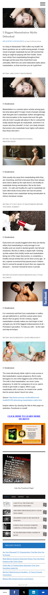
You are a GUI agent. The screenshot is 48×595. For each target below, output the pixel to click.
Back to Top (23, 585)
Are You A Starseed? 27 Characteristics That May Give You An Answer (23, 553)
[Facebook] (14, 592)
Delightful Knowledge (13, 41)
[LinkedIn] (33, 592)
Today (6, 497)
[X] (24, 592)
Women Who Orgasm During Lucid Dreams (18, 579)
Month (21, 497)
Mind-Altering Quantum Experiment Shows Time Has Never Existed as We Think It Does (24, 560)
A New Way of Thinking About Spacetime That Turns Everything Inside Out (21, 567)
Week (13, 497)
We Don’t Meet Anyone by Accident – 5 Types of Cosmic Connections (22, 573)
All (27, 497)
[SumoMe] (43, 592)
